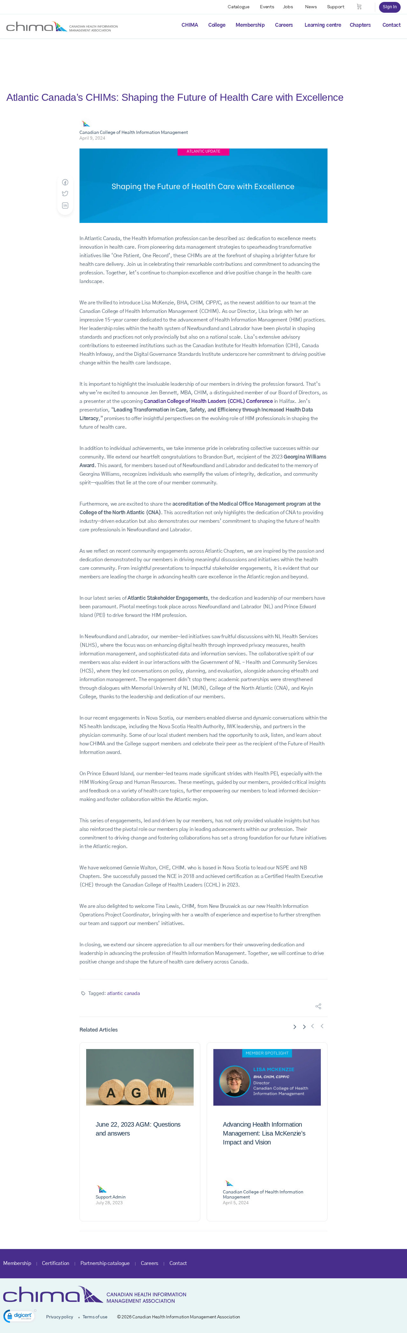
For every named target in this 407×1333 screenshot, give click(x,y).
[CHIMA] (62, 26)
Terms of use (95, 1317)
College (216, 25)
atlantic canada (123, 993)
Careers (284, 25)
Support (335, 7)
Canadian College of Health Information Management (133, 132)
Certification (55, 1263)
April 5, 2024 (236, 1203)
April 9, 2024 (92, 138)
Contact (392, 25)
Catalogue (239, 7)
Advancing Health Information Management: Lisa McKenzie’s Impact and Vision (264, 1133)
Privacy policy (59, 1317)
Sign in (390, 7)
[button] (20, 1317)
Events (267, 7)
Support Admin (111, 1197)
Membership (250, 25)
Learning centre (323, 25)
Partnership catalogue (105, 1263)
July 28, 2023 (109, 1203)
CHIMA (190, 25)
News (311, 7)
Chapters (360, 25)
